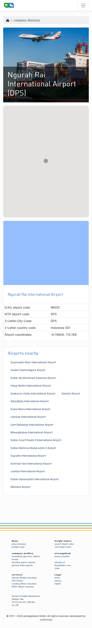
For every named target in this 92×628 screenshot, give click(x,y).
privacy (58, 580)
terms (57, 578)
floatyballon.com (63, 565)
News (15, 541)
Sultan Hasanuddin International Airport (34, 479)
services (17, 575)
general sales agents (22, 565)
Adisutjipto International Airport (29, 401)
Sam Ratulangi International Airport (31, 424)
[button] (45, 161)
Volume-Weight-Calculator (24, 578)
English (24, 596)
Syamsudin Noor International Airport (33, 362)
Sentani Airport (71, 393)
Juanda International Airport (27, 471)
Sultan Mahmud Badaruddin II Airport (33, 448)
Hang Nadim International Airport (30, 385)
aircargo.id (60, 562)
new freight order (63, 547)
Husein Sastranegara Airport (27, 370)
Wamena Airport (20, 486)
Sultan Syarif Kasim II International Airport (35, 440)
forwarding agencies (22, 556)
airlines (36, 556)
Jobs (57, 568)
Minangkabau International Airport (31, 432)
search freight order (64, 544)
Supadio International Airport (28, 455)
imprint (58, 583)
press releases (19, 544)
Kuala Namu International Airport (30, 409)
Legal (58, 575)
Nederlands (34, 596)
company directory (26, 20)
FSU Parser (17, 580)
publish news (18, 547)
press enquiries (62, 556)
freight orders (63, 541)
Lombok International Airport (28, 416)
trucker (15, 559)
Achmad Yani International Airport (31, 463)
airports (31, 562)
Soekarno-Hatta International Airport (32, 393)
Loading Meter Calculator (24, 583)
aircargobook (63, 553)
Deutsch (16, 596)
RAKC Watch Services (23, 586)
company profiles (22, 553)
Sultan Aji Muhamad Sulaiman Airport (33, 377)
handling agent (19, 562)
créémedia (46, 619)
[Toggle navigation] (83, 5)
